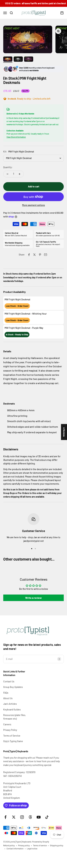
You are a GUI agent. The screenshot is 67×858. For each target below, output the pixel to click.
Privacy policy (24, 845)
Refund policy (9, 845)
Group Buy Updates (13, 687)
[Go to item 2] (18, 59)
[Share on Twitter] (34, 254)
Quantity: (8, 167)
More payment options (33, 205)
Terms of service (40, 845)
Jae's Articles (10, 703)
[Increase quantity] (19, 174)
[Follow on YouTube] (38, 817)
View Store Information (16, 137)
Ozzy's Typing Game (13, 741)
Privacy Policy (10, 730)
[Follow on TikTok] (47, 817)
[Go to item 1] (7, 59)
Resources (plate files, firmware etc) (14, 717)
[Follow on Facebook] (5, 817)
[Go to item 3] (28, 59)
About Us (8, 698)
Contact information (15, 848)
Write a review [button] (33, 597)
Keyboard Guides (12, 709)
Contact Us (8, 681)
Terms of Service (11, 735)
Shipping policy (56, 845)
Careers (7, 724)
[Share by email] (45, 254)
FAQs (5, 692)
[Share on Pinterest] (40, 254)
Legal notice (32, 848)
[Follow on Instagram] (22, 817)
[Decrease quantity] (7, 174)
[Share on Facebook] (29, 254)
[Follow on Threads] (30, 817)
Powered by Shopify (40, 842)
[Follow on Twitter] (14, 817)
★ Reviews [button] (64, 432)
